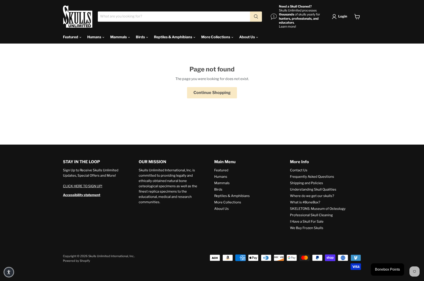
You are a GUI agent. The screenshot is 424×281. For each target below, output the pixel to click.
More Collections (216, 37)
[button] (340, 16)
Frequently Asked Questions (312, 177)
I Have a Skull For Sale (307, 222)
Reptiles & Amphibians (173, 37)
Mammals (118, 37)
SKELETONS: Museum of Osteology (318, 209)
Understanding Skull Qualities (313, 189)
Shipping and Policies (306, 183)
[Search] (256, 16)
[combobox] (174, 16)
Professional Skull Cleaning (311, 215)
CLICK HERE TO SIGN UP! (82, 186)
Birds (141, 37)
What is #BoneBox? (305, 202)
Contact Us (298, 170)
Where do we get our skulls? (312, 196)
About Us (247, 37)
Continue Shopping (212, 92)
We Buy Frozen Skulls (306, 228)
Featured (71, 37)
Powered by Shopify (76, 260)
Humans (94, 37)
